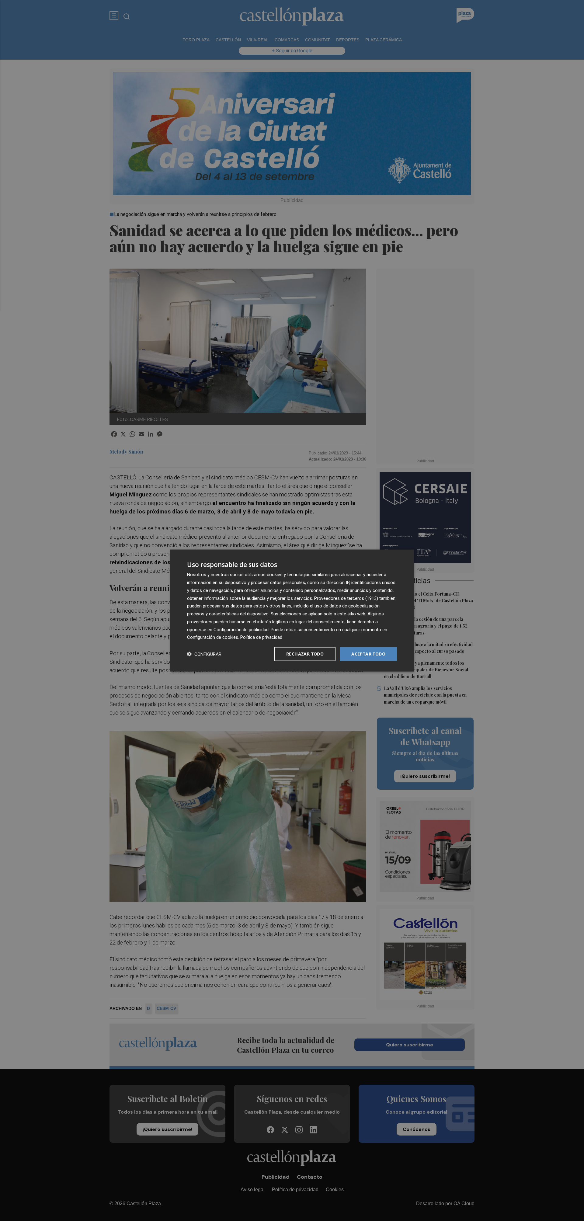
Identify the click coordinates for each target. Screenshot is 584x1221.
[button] (204, 654)
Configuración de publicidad (241, 629)
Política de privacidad (261, 637)
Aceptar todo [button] (368, 654)
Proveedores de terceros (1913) (346, 598)
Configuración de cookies (212, 637)
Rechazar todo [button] (305, 654)
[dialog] (292, 611)
